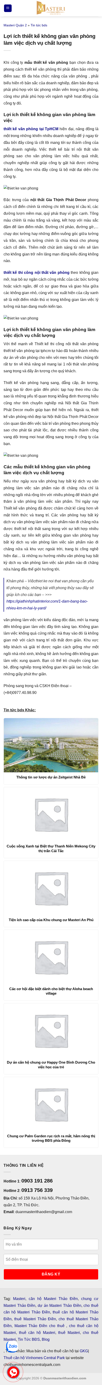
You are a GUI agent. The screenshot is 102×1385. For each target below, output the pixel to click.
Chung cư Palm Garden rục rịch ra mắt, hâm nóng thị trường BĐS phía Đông (51, 1138)
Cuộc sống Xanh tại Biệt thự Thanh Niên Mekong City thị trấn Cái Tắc (51, 848)
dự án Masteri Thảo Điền (59, 1306)
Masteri (19, 1299)
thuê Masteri (69, 1333)
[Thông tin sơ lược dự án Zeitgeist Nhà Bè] (51, 745)
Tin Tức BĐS (29, 1339)
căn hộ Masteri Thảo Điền (53, 1299)
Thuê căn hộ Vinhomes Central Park (34, 1358)
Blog (46, 1339)
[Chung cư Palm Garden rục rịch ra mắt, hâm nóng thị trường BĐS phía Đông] (51, 1104)
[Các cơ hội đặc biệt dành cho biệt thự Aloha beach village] (51, 957)
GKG (84, 1351)
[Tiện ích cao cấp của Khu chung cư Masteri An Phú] (51, 888)
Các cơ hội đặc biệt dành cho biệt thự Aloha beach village (51, 991)
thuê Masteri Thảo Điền (35, 1319)
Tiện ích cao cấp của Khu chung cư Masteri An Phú (51, 920)
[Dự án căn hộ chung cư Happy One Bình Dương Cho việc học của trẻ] (51, 1030)
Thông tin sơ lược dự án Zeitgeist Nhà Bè (51, 777)
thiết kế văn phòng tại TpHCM (31, 129)
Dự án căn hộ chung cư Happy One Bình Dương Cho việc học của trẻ (51, 1064)
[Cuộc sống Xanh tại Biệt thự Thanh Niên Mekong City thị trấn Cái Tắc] (51, 814)
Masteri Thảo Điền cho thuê (40, 1326)
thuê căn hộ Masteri (37, 1333)
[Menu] (8, 8)
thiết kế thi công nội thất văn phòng (37, 273)
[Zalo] (12, 1346)
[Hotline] (13, 1372)
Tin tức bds (39, 25)
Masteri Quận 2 (15, 25)
